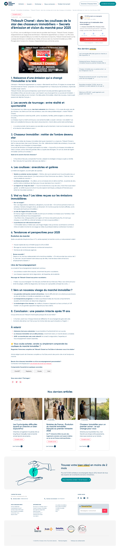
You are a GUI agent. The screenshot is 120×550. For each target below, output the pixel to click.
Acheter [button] (21, 4)
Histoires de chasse (37, 514)
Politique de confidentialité (78, 540)
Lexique (57, 509)
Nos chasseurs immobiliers (17, 511)
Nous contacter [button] (50, 4)
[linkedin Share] (20, 382)
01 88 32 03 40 (24, 498)
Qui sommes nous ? (37, 513)
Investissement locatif (16, 508)
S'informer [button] (38, 4)
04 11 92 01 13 (61, 498)
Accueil (13, 10)
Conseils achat (16, 14)
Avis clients (35, 516)
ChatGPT (17, 371)
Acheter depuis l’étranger (17, 509)
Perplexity (29, 371)
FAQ (57, 511)
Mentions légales (62, 540)
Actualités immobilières (22, 10)
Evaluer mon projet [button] (64, 4)
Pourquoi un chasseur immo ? (40, 506)
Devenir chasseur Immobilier (40, 508)
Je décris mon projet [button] (108, 4)
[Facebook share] (12, 382)
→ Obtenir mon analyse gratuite (93, 39)
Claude (39, 371)
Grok (48, 371)
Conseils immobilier (60, 508)
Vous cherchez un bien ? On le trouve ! (75, 480)
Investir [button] (29, 4)
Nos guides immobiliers (61, 506)
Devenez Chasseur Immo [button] (89, 4)
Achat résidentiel (15, 506)
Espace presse (36, 511)
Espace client (14, 514)
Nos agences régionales (39, 509)
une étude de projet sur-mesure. (41, 363)
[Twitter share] (16, 382)
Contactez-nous (15, 513)
